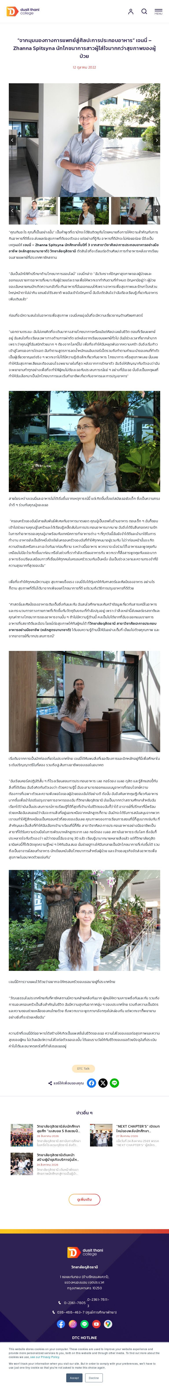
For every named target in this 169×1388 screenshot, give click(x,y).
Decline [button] (94, 1378)
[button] (33, 211)
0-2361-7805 (75, 1302)
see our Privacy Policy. (45, 1357)
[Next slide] (156, 140)
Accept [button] (74, 1378)
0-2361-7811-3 (98, 1302)
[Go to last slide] (12, 140)
